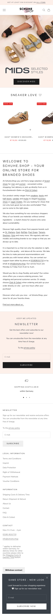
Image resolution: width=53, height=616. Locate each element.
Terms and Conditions (12, 458)
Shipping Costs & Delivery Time (16, 494)
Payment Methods (10, 476)
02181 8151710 (9, 534)
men (13, 184)
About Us (7, 503)
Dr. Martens (10, 232)
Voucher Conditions (11, 481)
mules (26, 198)
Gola (13, 235)
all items (41, 2)
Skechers (6, 235)
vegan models (16, 202)
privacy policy (29, 347)
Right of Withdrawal (11, 472)
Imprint (6, 463)
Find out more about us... (13, 304)
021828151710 (37, 260)
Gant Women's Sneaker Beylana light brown (18, 137)
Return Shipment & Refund (14, 499)
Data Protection (9, 467)
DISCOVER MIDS (26, 81)
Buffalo (24, 232)
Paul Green (33, 232)
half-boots (7, 198)
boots (41, 195)
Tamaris (42, 232)
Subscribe (26, 365)
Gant (18, 232)
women (22, 184)
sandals (16, 198)
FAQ (5, 512)
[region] (26, 386)
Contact (6, 508)
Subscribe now (26, 606)
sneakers (34, 195)
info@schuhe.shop (18, 263)
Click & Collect (31, 190)
